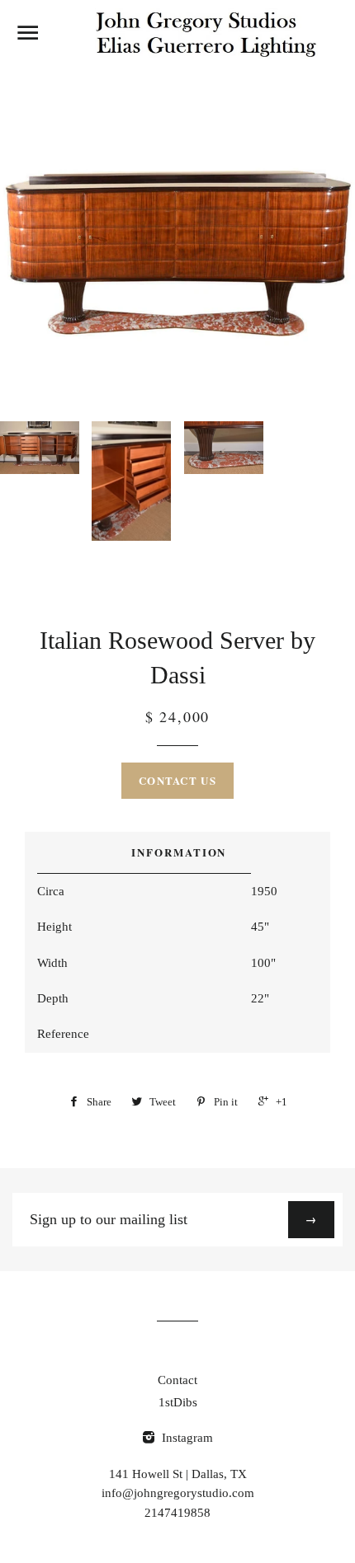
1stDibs (178, 1402)
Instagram (186, 1437)
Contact (177, 1380)
